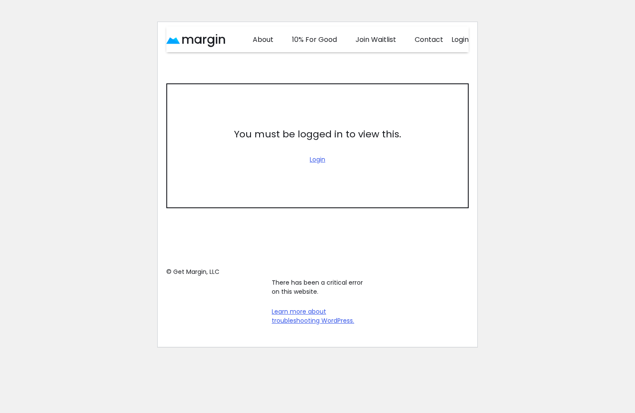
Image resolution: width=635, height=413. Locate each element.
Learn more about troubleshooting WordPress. (313, 316)
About (263, 39)
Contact (429, 39)
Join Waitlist (376, 39)
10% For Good (314, 39)
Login (460, 39)
